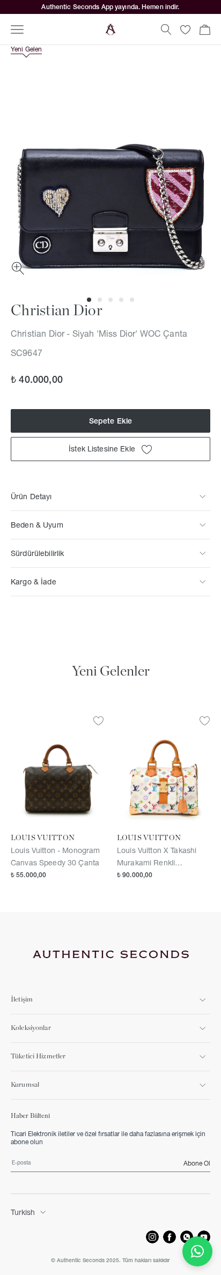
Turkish (23, 1212)
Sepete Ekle (110, 421)
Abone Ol (196, 1163)
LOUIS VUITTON (43, 838)
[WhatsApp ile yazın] (197, 1251)
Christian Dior (56, 310)
